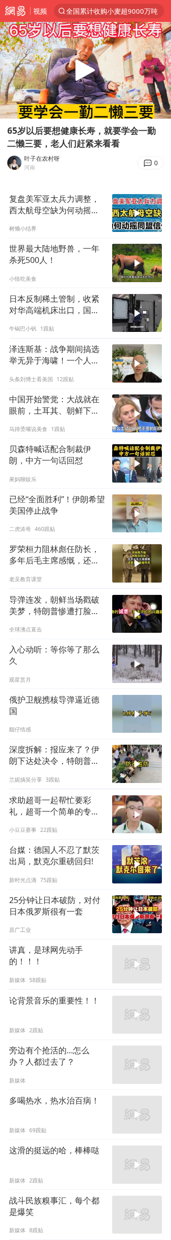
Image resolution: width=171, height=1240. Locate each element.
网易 (15, 11)
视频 (40, 11)
